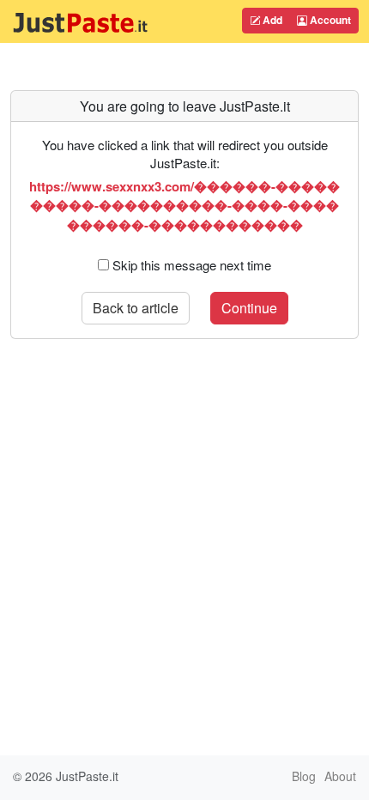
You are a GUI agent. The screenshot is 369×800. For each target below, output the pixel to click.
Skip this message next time (191, 265)
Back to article (135, 308)
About (340, 776)
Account (329, 19)
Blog (304, 776)
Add (271, 19)
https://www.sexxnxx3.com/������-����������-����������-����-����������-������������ (184, 205)
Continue (249, 308)
